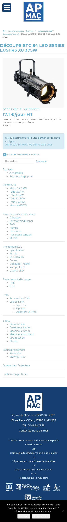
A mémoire (16, 172)
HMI (12, 282)
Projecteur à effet (20, 327)
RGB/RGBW (16, 257)
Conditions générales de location (23, 154)
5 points (21, 308)
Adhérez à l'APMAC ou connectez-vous (28, 144)
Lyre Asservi (16, 250)
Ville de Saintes (33, 444)
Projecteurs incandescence (19, 214)
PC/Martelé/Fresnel (21, 220)
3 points (21, 305)
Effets (6, 320)
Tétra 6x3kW (16, 191)
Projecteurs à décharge (17, 279)
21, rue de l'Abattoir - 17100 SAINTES (33, 415)
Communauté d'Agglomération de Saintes (33, 453)
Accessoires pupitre (21, 176)
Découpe (15, 217)
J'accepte (24, 516)
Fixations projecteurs (15, 374)
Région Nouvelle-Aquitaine (34, 478)
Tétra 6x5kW (16, 195)
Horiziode (15, 231)
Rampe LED (16, 267)
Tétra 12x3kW (17, 198)
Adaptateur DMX (26, 312)
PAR (12, 224)
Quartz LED (16, 270)
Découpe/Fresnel (19, 263)
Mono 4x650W (18, 205)
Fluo (12, 286)
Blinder (13, 341)
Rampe (13, 227)
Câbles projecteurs (14, 349)
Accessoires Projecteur (16, 365)
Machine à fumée (20, 330)
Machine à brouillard (21, 334)
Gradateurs (9, 184)
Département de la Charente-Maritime (33, 461)
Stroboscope (17, 337)
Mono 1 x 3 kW (18, 188)
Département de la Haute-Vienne (33, 469)
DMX (6, 294)
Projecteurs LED (13, 246)
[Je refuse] (62, 511)
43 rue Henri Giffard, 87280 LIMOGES (33, 420)
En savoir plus (41, 516)
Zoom (13, 260)
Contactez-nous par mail (33, 430)
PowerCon (15, 353)
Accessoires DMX (19, 298)
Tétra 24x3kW (17, 202)
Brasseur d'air (17, 324)
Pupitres (8, 169)
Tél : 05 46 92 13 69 (33, 425)
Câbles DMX (16, 301)
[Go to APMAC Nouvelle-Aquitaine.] (3, 31)
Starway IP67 (17, 356)
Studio (13, 238)
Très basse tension (20, 234)
